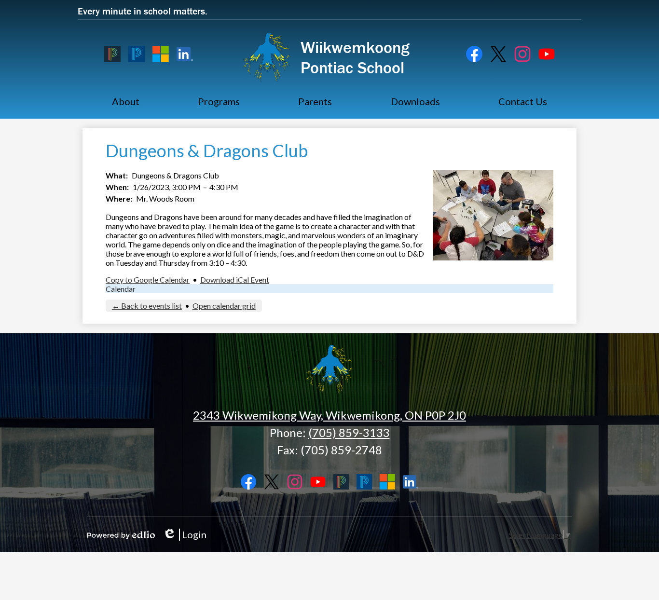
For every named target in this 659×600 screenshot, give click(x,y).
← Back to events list (147, 305)
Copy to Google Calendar (148, 279)
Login (184, 535)
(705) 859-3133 (349, 432)
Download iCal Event (234, 279)
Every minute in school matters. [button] (142, 11)
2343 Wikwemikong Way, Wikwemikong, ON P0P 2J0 (329, 415)
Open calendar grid (224, 305)
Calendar (121, 288)
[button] (125, 101)
